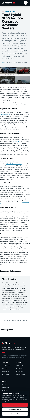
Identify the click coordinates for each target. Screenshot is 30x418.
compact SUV (16, 141)
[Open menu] (26, 3)
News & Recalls (6, 365)
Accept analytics (15, 405)
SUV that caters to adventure (14, 164)
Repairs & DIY (5, 371)
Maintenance (5, 368)
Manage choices (15, 414)
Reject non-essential (15, 409)
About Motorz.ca (6, 385)
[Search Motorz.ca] (21, 2)
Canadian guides (20, 374)
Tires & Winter (20, 368)
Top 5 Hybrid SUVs (5, 114)
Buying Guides (5, 374)
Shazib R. (4, 62)
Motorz (10, 2)
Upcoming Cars (10, 11)
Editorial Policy (5, 387)
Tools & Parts (19, 371)
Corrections (5, 390)
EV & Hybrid (19, 365)
